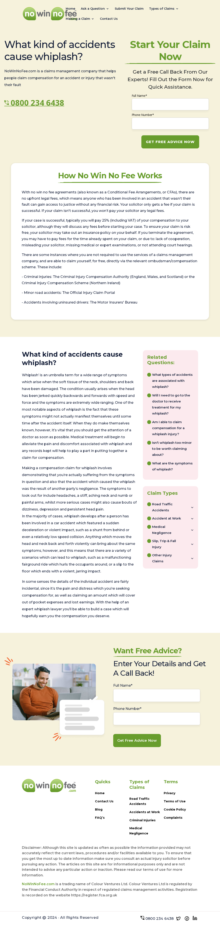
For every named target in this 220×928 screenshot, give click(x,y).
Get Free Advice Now (137, 740)
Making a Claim (78, 19)
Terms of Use (175, 801)
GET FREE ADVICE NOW (170, 142)
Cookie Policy (175, 809)
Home (70, 9)
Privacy (169, 793)
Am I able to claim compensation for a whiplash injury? (168, 428)
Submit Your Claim (129, 9)
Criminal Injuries (142, 820)
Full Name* (139, 96)
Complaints (173, 818)
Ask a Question (93, 9)
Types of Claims (161, 9)
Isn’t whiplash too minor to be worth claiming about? (172, 449)
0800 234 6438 (37, 102)
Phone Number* (143, 115)
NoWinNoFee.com (38, 884)
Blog (98, 809)
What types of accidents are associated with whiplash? (172, 381)
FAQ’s (100, 818)
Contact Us (109, 19)
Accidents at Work (144, 812)
